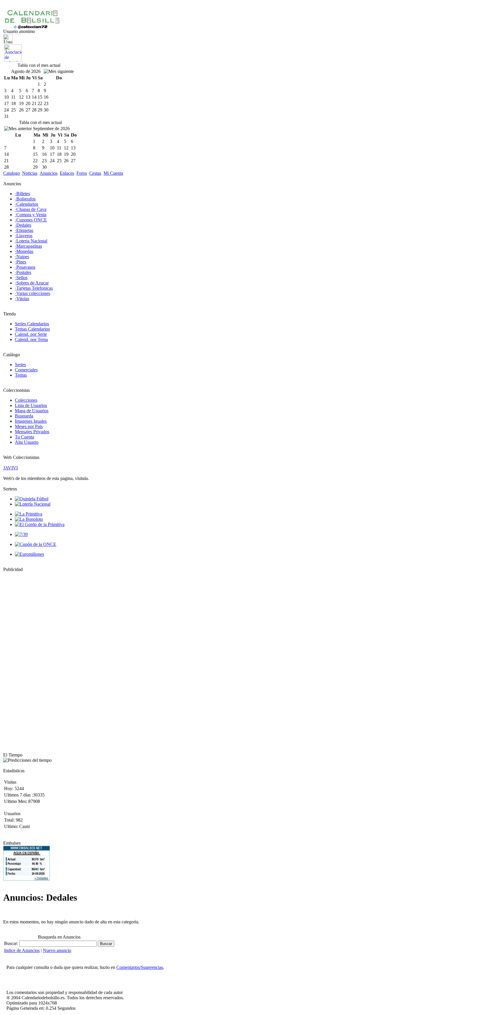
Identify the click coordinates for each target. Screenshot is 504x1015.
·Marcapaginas (28, 246)
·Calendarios (26, 204)
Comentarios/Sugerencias (139, 967)
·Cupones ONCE (31, 219)
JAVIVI (10, 467)
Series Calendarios (32, 323)
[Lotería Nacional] (32, 504)
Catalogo (11, 173)
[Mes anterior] (18, 128)
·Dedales (23, 225)
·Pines (20, 261)
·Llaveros (23, 235)
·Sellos (21, 277)
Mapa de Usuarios (31, 410)
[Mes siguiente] (59, 71)
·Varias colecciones (32, 293)
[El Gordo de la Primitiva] (39, 524)
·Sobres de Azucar (32, 282)
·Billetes (22, 193)
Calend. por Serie (31, 334)
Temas (21, 375)
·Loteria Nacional (31, 240)
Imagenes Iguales (31, 421)
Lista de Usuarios (31, 405)
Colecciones (26, 400)
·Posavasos (25, 267)
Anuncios (48, 173)
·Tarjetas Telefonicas (34, 288)
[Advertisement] (20, 659)
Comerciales (26, 369)
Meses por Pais (29, 426)
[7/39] (21, 534)
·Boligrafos (25, 198)
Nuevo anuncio (57, 950)
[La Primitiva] (28, 513)
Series (20, 364)
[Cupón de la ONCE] (35, 544)
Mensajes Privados (32, 431)
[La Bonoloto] (29, 519)
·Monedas (24, 251)
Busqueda (24, 415)
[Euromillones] (29, 554)
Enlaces (67, 173)
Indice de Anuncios (22, 950)
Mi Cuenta (113, 173)
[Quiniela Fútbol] (31, 498)
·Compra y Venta (30, 214)
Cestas (95, 173)
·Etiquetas (24, 230)
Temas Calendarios (32, 328)
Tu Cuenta (24, 436)
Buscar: (11, 943)
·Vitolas (22, 298)
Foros (81, 173)
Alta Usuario (26, 442)
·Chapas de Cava (30, 209)
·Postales (23, 272)
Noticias (29, 173)
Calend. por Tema (31, 339)
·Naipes (22, 256)
